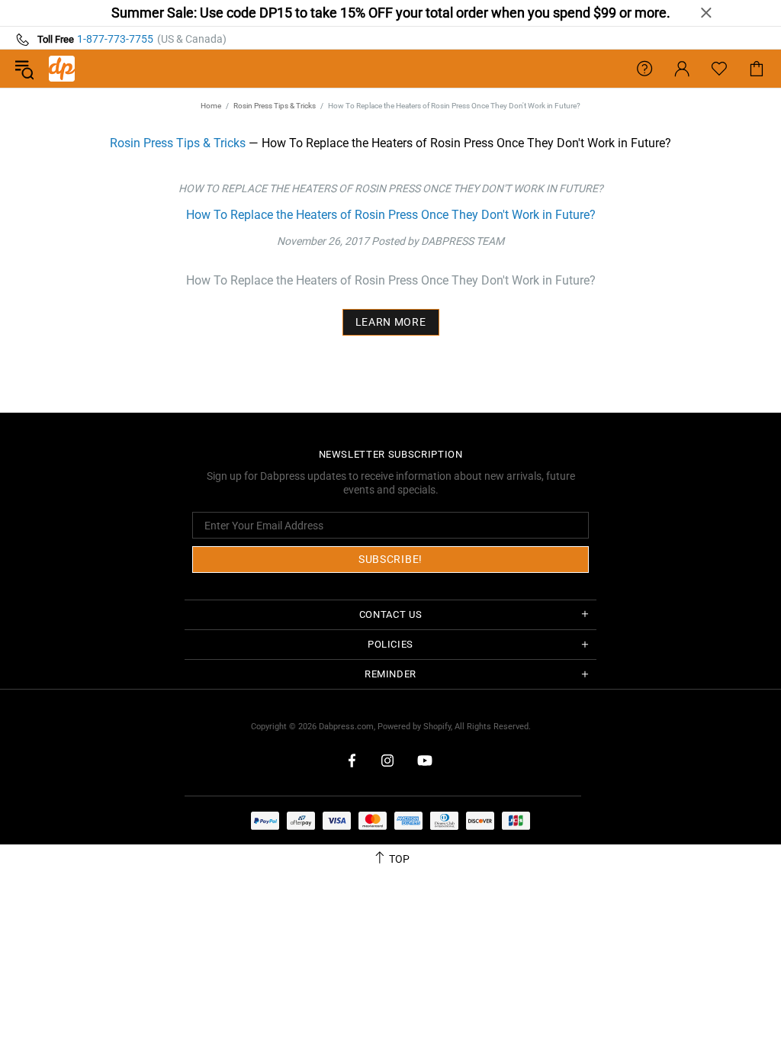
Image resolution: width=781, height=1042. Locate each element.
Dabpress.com (346, 727)
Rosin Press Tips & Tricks (274, 105)
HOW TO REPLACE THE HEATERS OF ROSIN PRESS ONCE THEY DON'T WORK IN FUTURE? (390, 188)
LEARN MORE (390, 322)
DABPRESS (62, 69)
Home (211, 105)
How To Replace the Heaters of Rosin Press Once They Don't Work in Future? (391, 214)
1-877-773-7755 (115, 39)
